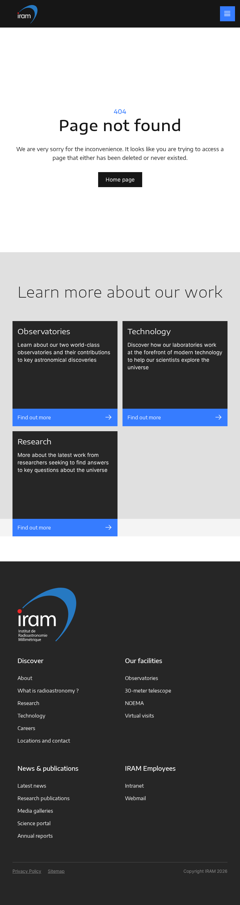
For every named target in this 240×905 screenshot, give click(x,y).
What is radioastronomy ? (48, 691)
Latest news (32, 786)
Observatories (141, 678)
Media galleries (35, 811)
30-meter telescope (148, 691)
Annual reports (35, 836)
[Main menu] (227, 13)
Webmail (135, 798)
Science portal (34, 823)
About (25, 678)
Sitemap (56, 871)
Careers (26, 728)
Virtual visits (139, 716)
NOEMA (134, 703)
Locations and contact (44, 741)
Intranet (134, 786)
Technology (31, 716)
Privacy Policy (26, 871)
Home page (120, 179)
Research (28, 703)
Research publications (44, 798)
